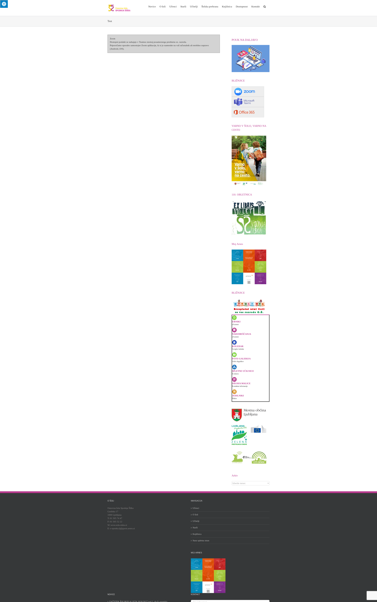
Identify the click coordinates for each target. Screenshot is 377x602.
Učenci (196, 508)
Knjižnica (197, 534)
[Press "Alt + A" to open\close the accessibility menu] (4, 4)
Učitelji (196, 521)
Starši (195, 527)
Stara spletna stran (201, 540)
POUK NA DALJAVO (245, 39)
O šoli (195, 514)
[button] (264, 6)
